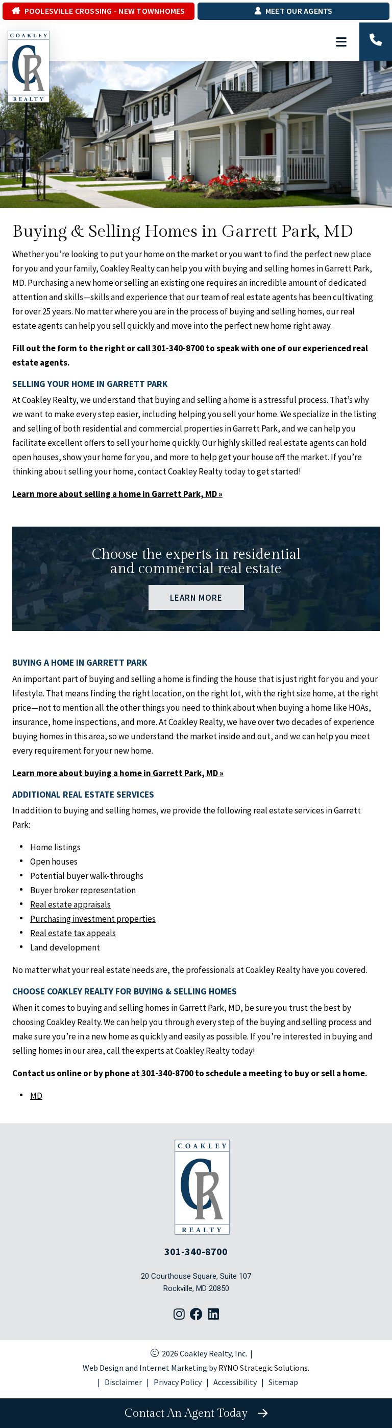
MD (36, 1095)
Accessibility (235, 1382)
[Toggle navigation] (341, 42)
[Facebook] (196, 1315)
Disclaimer (123, 1382)
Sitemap (283, 1382)
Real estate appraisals (70, 904)
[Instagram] (179, 1315)
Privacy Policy (178, 1382)
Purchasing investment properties (93, 918)
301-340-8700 (178, 348)
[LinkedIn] (213, 1315)
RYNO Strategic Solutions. (263, 1368)
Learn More (196, 597)
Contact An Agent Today (189, 1413)
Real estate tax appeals (73, 933)
